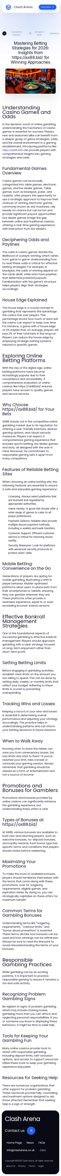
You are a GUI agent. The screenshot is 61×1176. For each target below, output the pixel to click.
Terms (32, 1166)
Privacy (22, 1166)
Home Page (14, 1142)
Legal (41, 1166)
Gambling (54, 33)
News (30, 1142)
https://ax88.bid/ (12, 150)
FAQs (41, 1142)
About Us (10, 1166)
